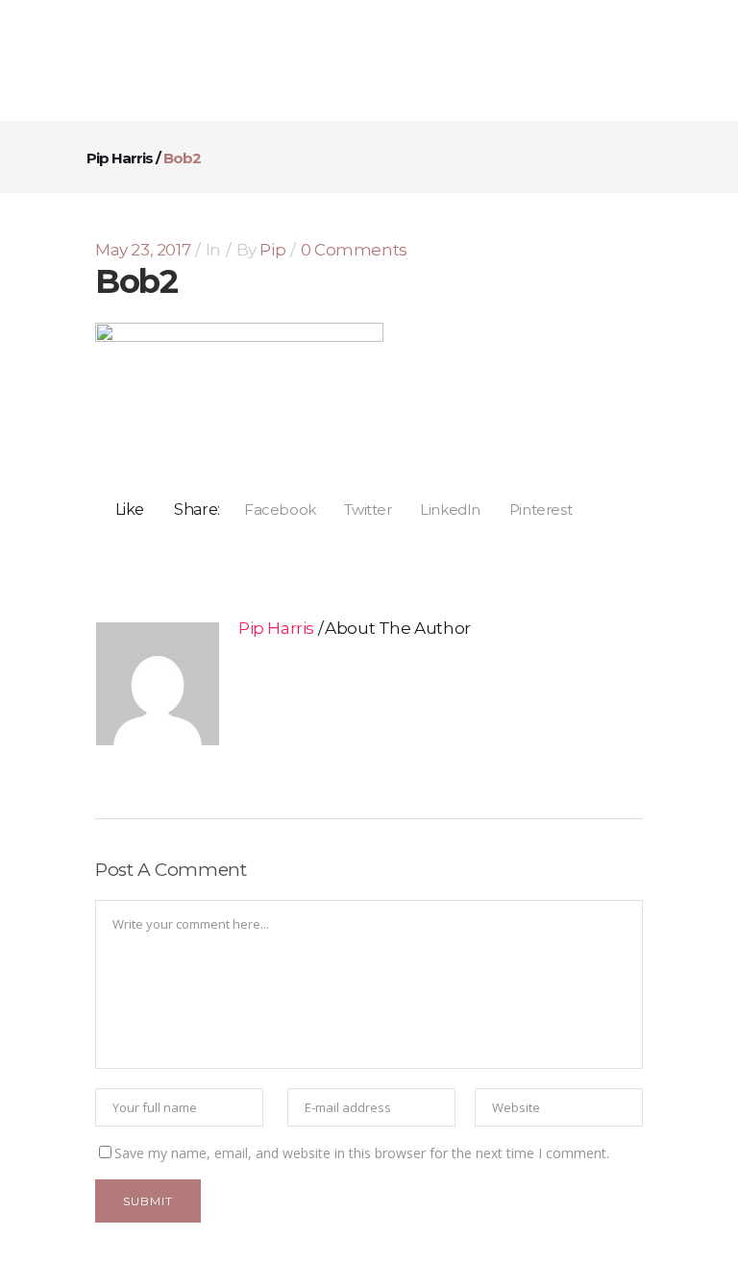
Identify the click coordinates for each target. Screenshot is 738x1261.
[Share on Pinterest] (534, 509)
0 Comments (354, 249)
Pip (272, 249)
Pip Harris (119, 158)
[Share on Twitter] (362, 509)
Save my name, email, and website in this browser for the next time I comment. (361, 1153)
